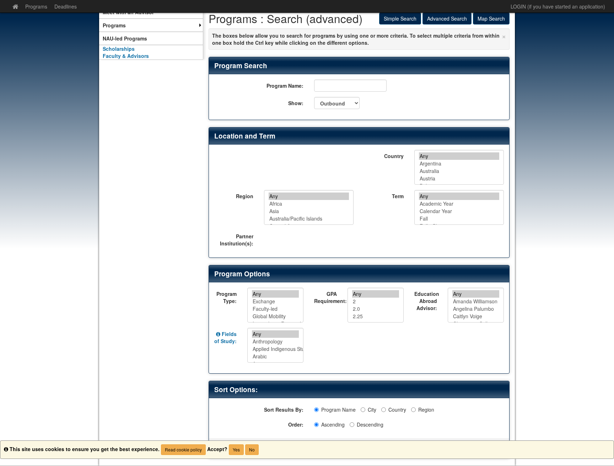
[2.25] (375, 316)
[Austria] (459, 178)
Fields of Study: (225, 337)
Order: (295, 424)
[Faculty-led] (275, 309)
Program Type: (226, 297)
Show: (295, 103)
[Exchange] (275, 301)
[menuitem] (151, 25)
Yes (236, 449)
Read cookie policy (183, 449)
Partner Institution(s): (236, 240)
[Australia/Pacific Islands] (309, 218)
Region (244, 196)
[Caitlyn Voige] (475, 316)
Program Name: (284, 85)
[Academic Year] (459, 203)
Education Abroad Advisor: (426, 300)
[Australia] (459, 171)
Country (394, 155)
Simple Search (400, 18)
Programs (36, 6)
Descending (370, 424)
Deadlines (65, 6)
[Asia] (309, 211)
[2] (375, 301)
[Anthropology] (275, 341)
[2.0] (375, 309)
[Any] (459, 156)
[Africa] (309, 203)
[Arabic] (275, 356)
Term (398, 196)
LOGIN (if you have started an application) (558, 6)
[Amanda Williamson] (475, 301)
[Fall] (459, 218)
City (372, 409)
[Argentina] (459, 163)
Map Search (491, 18)
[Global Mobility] (275, 316)
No (252, 449)
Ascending (333, 424)
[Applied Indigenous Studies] (275, 349)
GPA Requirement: (328, 297)
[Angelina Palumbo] (475, 309)
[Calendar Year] (459, 211)
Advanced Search (447, 18)
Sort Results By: (283, 409)
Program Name (338, 409)
